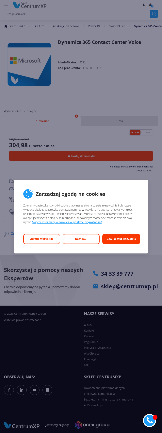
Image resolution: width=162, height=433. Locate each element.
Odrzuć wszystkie (42, 238)
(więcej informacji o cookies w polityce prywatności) (67, 222)
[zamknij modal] (143, 185)
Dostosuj (81, 238)
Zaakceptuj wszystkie (121, 238)
